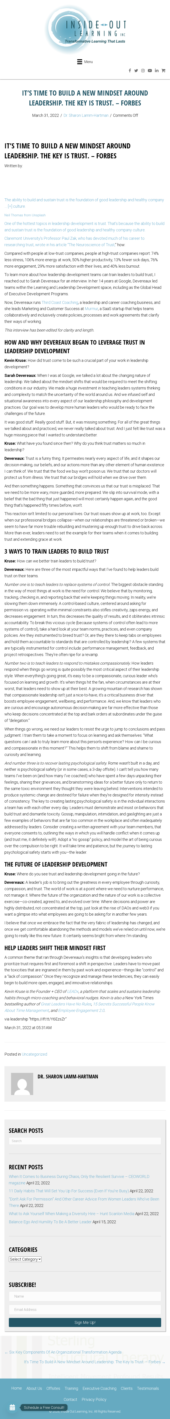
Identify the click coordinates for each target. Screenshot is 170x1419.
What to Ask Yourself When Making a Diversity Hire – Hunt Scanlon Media (71, 1213)
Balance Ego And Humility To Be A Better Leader (50, 1222)
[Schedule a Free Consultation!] (12, 1407)
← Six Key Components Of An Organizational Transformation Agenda (63, 1352)
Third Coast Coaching (60, 302)
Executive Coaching (99, 1388)
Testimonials (148, 1388)
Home (16, 1388)
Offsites (53, 1388)
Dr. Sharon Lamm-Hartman (86, 115)
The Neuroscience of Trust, (92, 244)
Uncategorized (34, 1054)
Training (71, 1388)
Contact (70, 1399)
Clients (127, 1388)
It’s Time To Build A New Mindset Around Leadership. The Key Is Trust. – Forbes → (95, 1362)
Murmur (91, 308)
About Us (34, 1388)
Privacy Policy (94, 1399)
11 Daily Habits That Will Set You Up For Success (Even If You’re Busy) (69, 1191)
